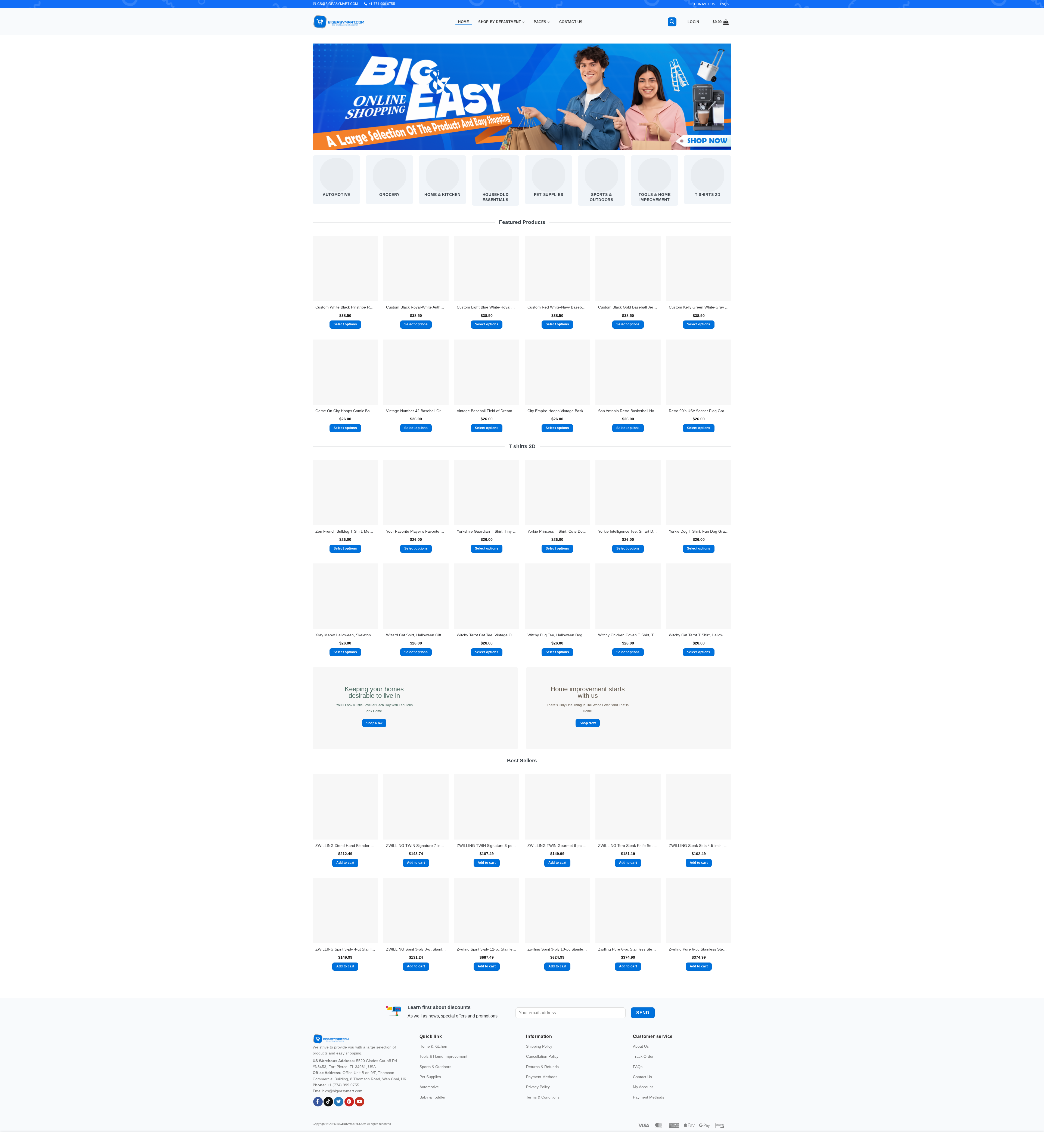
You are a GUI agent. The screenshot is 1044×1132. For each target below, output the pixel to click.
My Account (643, 1095)
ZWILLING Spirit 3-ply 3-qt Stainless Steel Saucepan (416, 949)
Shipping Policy (539, 1054)
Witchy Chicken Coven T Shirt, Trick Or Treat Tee (628, 635)
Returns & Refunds (542, 1074)
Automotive (429, 1095)
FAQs (724, 4)
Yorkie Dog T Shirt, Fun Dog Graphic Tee (699, 531)
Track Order (643, 1064)
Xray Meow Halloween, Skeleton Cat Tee (345, 635)
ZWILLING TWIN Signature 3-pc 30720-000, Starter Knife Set (487, 845)
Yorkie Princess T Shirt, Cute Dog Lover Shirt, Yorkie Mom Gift (557, 531)
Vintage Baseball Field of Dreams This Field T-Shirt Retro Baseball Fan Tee (487, 411)
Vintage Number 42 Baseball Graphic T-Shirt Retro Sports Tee (416, 411)
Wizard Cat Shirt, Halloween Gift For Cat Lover (416, 635)
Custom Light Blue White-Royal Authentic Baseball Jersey (487, 307)
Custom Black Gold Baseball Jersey (628, 307)
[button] (672, 21)
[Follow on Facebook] (318, 1109)
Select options (345, 324)
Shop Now (374, 723)
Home (463, 22)
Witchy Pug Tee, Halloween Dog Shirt (557, 635)
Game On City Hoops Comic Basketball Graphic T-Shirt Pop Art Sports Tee (345, 411)
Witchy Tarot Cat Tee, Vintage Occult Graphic (487, 635)
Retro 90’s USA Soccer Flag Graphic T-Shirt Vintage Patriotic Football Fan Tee (699, 411)
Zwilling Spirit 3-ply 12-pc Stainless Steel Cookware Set (487, 949)
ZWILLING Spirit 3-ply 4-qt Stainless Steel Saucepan (345, 949)
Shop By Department (499, 22)
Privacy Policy (538, 1095)
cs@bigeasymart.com (343, 1099)
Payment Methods (541, 1084)
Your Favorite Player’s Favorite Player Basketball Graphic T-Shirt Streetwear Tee (416, 531)
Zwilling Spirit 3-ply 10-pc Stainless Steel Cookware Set (557, 949)
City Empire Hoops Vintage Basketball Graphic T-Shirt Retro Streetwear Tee (557, 411)
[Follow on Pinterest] (349, 1109)
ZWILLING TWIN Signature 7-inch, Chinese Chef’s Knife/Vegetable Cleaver (416, 845)
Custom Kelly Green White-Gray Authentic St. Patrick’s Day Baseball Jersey (699, 307)
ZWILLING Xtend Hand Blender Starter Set (345, 845)
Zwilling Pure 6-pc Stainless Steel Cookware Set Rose (628, 949)
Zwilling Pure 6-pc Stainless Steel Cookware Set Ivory (699, 949)
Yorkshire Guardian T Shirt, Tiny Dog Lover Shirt (487, 531)
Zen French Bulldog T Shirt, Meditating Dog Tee (345, 531)
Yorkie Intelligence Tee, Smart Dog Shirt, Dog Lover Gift (628, 531)
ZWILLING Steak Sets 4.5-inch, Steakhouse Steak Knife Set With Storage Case (699, 845)
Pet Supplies (430, 1084)
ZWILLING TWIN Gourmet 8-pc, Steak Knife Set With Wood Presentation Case (557, 845)
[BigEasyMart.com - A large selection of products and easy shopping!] (339, 21)
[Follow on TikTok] (328, 1109)
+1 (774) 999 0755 (343, 1092)
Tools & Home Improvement (443, 1064)
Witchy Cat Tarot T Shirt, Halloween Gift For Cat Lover (699, 635)
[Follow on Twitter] (338, 1109)
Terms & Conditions (543, 1105)
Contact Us (571, 22)
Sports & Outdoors (435, 1074)
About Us (641, 1054)
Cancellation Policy (542, 1064)
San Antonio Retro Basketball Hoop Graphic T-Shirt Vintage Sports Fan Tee (628, 411)
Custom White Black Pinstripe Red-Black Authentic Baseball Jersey (345, 307)
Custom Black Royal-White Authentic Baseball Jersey (416, 307)
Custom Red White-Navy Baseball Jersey (557, 307)
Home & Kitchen (433, 1054)
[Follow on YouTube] (359, 1109)
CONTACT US (704, 4)
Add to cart (345, 862)
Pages (540, 22)
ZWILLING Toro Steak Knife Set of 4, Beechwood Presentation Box (628, 845)
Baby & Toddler (433, 1105)
